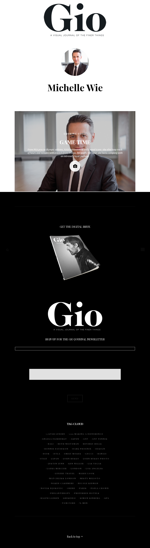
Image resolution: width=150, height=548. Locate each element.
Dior (46, 453)
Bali (51, 444)
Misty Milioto (90, 478)
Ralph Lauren (50, 498)
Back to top (74, 536)
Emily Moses (72, 453)
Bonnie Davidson (56, 448)
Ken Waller (76, 463)
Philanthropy (60, 493)
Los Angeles (94, 468)
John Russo (71, 458)
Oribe (71, 488)
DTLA (57, 453)
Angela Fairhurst (54, 439)
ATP (85, 439)
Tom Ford (69, 503)
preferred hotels (87, 493)
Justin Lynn (56, 463)
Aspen (75, 439)
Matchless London (62, 478)
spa (106, 498)
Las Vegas (95, 463)
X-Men (84, 503)
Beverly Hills (92, 444)
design (100, 448)
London (76, 468)
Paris (83, 488)
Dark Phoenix (81, 448)
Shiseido (69, 498)
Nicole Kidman (88, 483)
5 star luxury (55, 434)
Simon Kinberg (90, 498)
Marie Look (87, 473)
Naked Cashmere (62, 483)
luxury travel (65, 473)
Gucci (89, 453)
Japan (55, 458)
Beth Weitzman (68, 444)
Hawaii (102, 453)
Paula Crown (100, 488)
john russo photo (96, 458)
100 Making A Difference (86, 434)
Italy (43, 458)
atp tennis (100, 439)
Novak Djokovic (52, 488)
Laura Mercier (57, 468)
